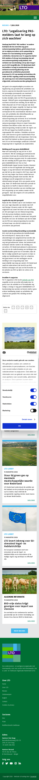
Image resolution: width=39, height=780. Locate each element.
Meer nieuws (19, 631)
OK (19, 426)
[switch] (33, 397)
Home (4, 684)
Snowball (33, 776)
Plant (4, 722)
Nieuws (4, 691)
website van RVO (28, 280)
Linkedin (20, 763)
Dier (3, 718)
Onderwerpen (6, 694)
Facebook (3, 763)
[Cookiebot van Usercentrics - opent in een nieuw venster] (28, 352)
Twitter (7, 763)
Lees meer (31, 435)
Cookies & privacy (8, 705)
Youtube (11, 763)
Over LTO (5, 687)
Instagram (16, 763)
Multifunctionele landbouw (11, 725)
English (4, 698)
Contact (4, 701)
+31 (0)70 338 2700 (8, 745)
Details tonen (27, 419)
